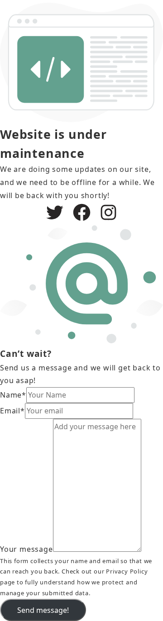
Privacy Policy (127, 571)
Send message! (43, 610)
